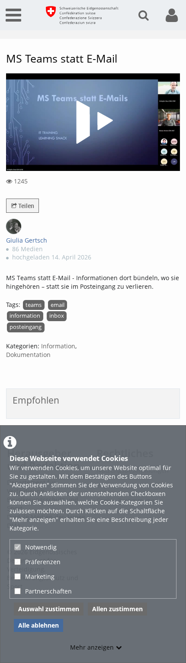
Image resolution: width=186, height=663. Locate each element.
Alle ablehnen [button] (38, 625)
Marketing (40, 576)
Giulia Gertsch (26, 240)
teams (34, 305)
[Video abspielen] (93, 122)
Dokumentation (28, 354)
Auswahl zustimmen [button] (48, 609)
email (57, 305)
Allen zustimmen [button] (117, 609)
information (25, 315)
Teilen (25, 206)
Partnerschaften (48, 591)
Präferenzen (43, 562)
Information (58, 346)
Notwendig (41, 547)
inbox (56, 315)
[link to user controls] (171, 15)
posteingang (26, 327)
